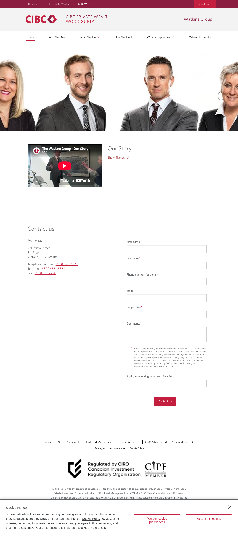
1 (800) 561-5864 (52, 269)
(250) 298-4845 (66, 264)
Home (30, 37)
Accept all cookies (209, 518)
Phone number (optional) (142, 274)
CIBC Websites (86, 3)
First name (134, 241)
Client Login (205, 3)
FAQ (58, 441)
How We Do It (123, 37)
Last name (133, 258)
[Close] (230, 507)
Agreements (73, 441)
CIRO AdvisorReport (156, 441)
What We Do (88, 37)
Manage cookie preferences (110, 448)
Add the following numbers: (149, 376)
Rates (48, 441)
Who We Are (57, 37)
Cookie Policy (137, 448)
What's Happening (159, 37)
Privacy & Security (130, 441)
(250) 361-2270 (45, 273)
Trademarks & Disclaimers (100, 441)
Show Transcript (118, 157)
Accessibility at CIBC (183, 441)
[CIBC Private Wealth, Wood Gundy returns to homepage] (103, 19)
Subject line (134, 307)
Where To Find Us (200, 37)
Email (131, 290)
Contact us (165, 401)
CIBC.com (32, 3)
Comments (134, 323)
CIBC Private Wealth (58, 3)
